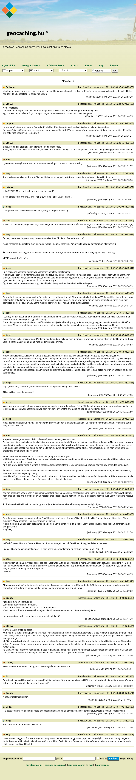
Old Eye (9, 104)
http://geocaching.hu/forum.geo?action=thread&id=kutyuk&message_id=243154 (41, 386)
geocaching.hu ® (28, 34)
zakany (9, 187)
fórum (88, 66)
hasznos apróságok (55, 765)
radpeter (10, 123)
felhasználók (55, 66)
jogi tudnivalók (76, 765)
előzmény (90, 97)
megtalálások (31, 66)
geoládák (8, 66)
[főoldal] (10, 11)
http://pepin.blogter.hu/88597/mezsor (49, 113)
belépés (114, 66)
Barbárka (10, 87)
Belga (9, 707)
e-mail (90, 765)
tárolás (103, 758)
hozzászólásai (85, 87)
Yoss (8, 159)
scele (8, 220)
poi (74, 66)
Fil (7, 676)
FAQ (101, 66)
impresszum (102, 765)
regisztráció (126, 758)
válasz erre (99, 87)
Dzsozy (9, 598)
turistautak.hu (34, 765)
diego (8, 173)
